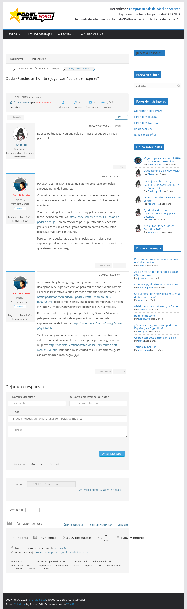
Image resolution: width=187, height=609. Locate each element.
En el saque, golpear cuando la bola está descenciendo (156, 260)
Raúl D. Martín (43, 102)
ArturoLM (60, 548)
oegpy (141, 300)
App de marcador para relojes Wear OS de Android (156, 273)
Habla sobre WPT (144, 129)
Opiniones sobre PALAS (148, 110)
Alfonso (142, 265)
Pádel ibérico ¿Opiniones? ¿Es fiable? (156, 306)
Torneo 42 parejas (145, 347)
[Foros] (9, 68)
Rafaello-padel (145, 287)
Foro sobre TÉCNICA (146, 116)
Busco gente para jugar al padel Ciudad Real (63, 552)
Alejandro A (154, 203)
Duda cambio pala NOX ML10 (162, 170)
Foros (13, 34)
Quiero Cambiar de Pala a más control (162, 199)
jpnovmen (143, 278)
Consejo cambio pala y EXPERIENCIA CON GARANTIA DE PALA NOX (161, 185)
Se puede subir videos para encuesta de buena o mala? (157, 295)
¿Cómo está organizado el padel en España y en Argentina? (155, 326)
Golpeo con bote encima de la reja (155, 337)
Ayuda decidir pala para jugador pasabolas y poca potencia (159, 213)
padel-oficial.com (144, 315)
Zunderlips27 (154, 191)
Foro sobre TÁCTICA (146, 123)
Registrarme (16, 58)
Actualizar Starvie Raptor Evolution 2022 (159, 227)
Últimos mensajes (39, 34)
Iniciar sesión (39, 58)
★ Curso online (92, 34)
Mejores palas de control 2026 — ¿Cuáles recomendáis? (162, 159)
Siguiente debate (111, 489)
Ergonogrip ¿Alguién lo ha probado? (156, 284)
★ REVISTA (64, 34)
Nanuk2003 (144, 318)
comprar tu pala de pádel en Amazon (154, 9)
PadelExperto (154, 164)
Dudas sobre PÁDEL (146, 135)
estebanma (144, 350)
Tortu (150, 219)
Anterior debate (88, 489)
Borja (141, 340)
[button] (19, 34)
